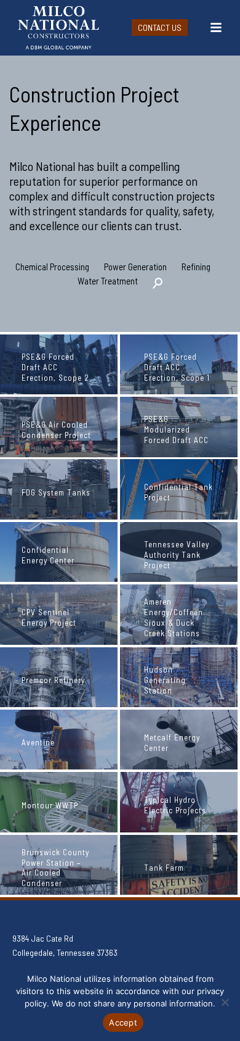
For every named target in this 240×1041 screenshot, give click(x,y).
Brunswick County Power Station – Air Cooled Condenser (55, 868)
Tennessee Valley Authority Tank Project (176, 554)
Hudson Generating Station (165, 680)
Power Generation (135, 266)
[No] (224, 1002)
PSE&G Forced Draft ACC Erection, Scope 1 (177, 367)
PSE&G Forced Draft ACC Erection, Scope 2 (55, 367)
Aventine (38, 742)
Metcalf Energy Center (172, 742)
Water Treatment (108, 280)
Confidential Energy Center (48, 555)
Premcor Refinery (53, 680)
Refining (196, 266)
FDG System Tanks (56, 492)
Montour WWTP (50, 805)
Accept (123, 1022)
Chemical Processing (52, 266)
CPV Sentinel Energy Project (49, 617)
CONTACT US (160, 27)
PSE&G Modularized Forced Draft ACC (176, 429)
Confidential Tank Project (178, 492)
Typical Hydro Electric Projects (175, 805)
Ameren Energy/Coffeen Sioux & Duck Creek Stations (173, 617)
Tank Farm (164, 868)
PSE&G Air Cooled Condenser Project (56, 430)
